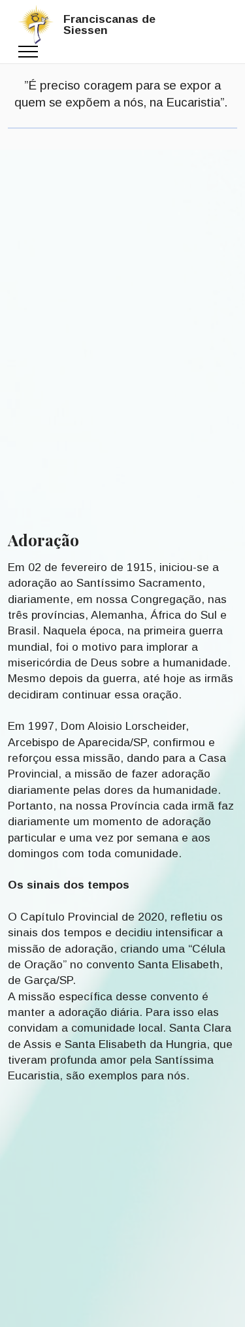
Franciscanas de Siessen (109, 25)
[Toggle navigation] (28, 51)
